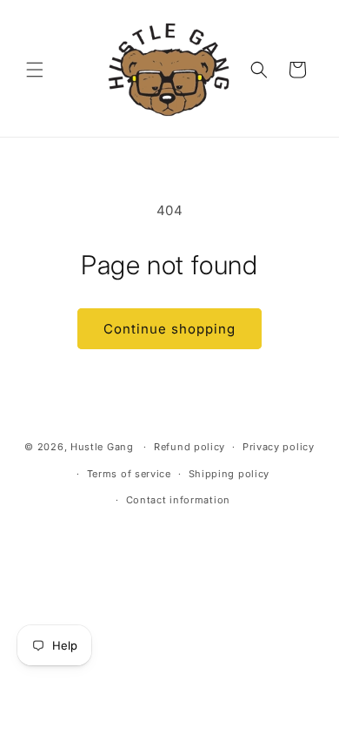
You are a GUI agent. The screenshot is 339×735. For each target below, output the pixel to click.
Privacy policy (279, 447)
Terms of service (129, 474)
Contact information (178, 500)
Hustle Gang (102, 447)
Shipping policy (229, 474)
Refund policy (189, 447)
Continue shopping (169, 328)
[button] (35, 70)
